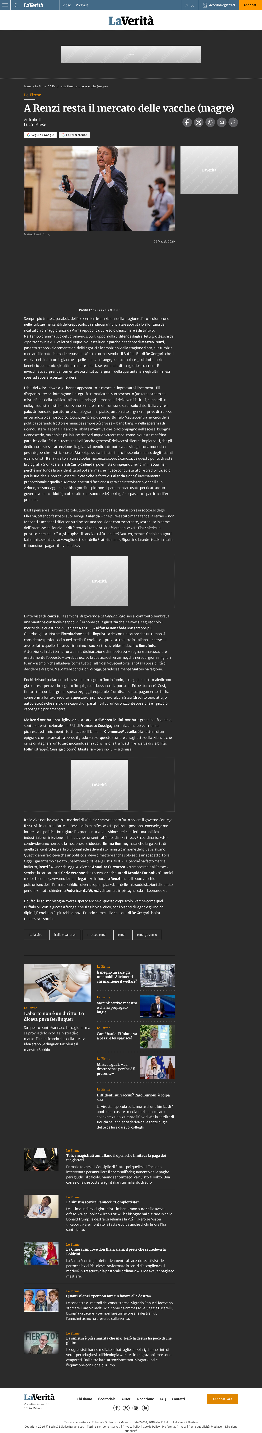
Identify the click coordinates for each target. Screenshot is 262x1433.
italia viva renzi (65, 935)
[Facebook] (116, 1408)
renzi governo (147, 935)
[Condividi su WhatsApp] (210, 122)
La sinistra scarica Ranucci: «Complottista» (103, 1202)
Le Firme (41, 86)
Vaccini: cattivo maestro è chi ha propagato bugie (117, 1007)
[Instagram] (136, 1408)
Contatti (178, 1399)
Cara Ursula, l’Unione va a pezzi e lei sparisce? (117, 1036)
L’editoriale (107, 1399)
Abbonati (250, 5)
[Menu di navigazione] (5, 5)
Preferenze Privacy (174, 1426)
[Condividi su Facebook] (187, 122)
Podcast (82, 5)
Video (67, 5)
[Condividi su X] (199, 122)
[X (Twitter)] (126, 1408)
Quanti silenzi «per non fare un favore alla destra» (108, 1296)
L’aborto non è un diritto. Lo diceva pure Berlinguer (54, 1016)
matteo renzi (96, 935)
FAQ (163, 1399)
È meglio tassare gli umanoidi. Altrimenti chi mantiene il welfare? (117, 977)
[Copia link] (233, 122)
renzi (121, 935)
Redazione (145, 1399)
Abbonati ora (222, 1399)
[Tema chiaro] (186, 5)
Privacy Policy (132, 1426)
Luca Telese (35, 124)
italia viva (35, 935)
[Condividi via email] (222, 122)
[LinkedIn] (145, 1408)
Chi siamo (84, 1399)
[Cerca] (16, 5)
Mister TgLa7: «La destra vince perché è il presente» (116, 1069)
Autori (126, 1399)
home (27, 86)
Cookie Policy (151, 1426)
